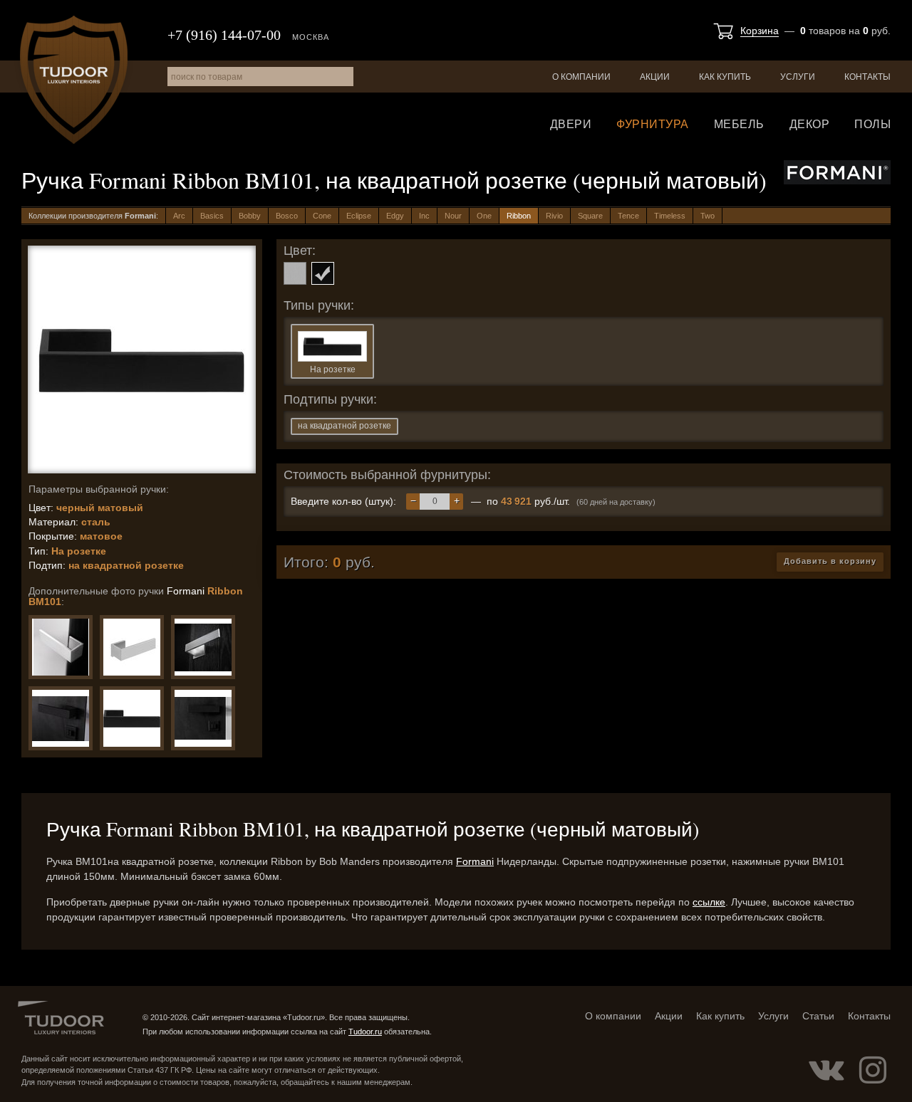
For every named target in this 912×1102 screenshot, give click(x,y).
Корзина (759, 30)
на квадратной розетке (344, 426)
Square (590, 215)
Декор (809, 124)
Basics (212, 215)
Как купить (725, 77)
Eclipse (358, 215)
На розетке (333, 369)
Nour (453, 215)
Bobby (250, 215)
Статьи (818, 1016)
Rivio (554, 215)
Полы (872, 124)
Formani (475, 861)
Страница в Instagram (873, 1070)
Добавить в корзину (830, 561)
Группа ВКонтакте (826, 1070)
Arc (179, 215)
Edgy (395, 215)
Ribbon (519, 215)
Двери (571, 124)
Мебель (739, 124)
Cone (322, 215)
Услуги (797, 77)
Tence (628, 215)
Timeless (669, 215)
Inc (424, 215)
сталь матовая (295, 273)
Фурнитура (652, 124)
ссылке (709, 902)
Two (707, 215)
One (484, 215)
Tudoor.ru (73, 80)
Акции (655, 77)
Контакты (867, 77)
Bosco (287, 215)
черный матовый (322, 273)
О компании (581, 77)
